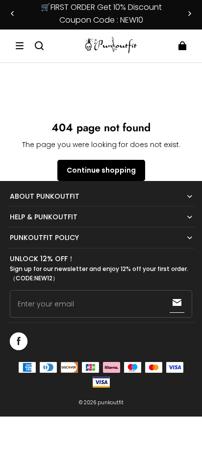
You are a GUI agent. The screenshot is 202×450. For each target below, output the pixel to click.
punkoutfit (111, 402)
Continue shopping (101, 170)
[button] (19, 46)
